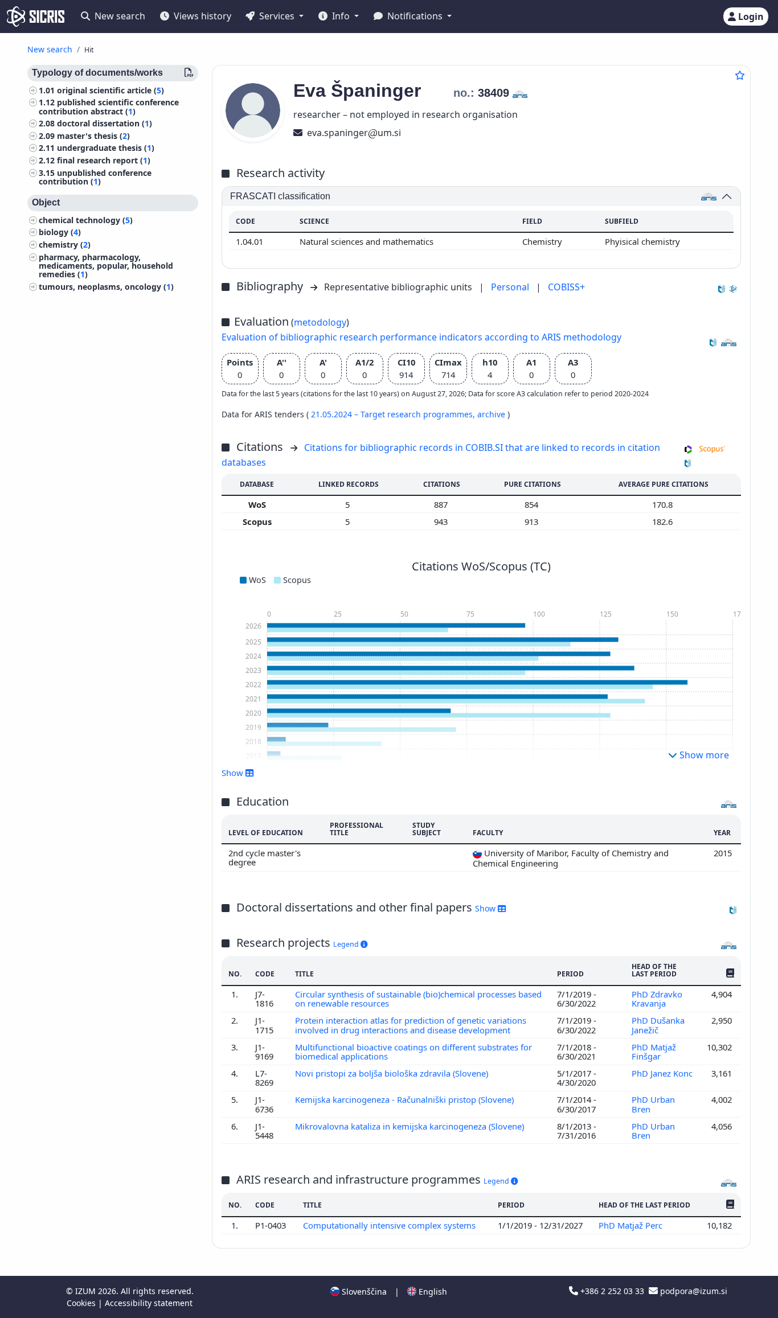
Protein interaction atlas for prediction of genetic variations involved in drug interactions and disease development (410, 1025)
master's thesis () (93, 135)
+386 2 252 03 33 (612, 1291)
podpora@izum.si (692, 1291)
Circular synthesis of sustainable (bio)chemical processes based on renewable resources (418, 998)
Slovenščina (363, 1291)
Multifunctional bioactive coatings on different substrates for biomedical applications (413, 1051)
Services (277, 16)
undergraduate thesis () (105, 148)
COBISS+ (566, 287)
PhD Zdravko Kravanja (657, 998)
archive (492, 414)
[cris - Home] (35, 16)
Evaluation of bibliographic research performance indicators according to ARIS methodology (421, 337)
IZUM (86, 1291)
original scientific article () (110, 90)
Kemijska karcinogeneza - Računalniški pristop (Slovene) (405, 1099)
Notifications (415, 16)
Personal (511, 287)
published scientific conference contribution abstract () (109, 107)
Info (341, 16)
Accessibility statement (149, 1303)
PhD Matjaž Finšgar (654, 1051)
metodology (320, 322)
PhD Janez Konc (662, 1073)
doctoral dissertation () (104, 123)
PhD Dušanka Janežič (658, 1025)
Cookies (82, 1303)
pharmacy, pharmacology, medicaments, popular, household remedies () (106, 266)
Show (486, 908)
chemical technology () (86, 220)
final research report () (103, 160)
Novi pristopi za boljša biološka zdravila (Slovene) (392, 1073)
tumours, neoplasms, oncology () (106, 286)
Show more (703, 755)
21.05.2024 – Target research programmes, (394, 414)
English (431, 1291)
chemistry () (65, 244)
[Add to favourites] (740, 75)
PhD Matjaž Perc (632, 1225)
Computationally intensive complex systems (390, 1225)
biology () (60, 232)
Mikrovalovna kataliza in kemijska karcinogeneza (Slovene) (410, 1126)
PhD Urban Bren (653, 1104)
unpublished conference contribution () (95, 177)
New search (118, 16)
